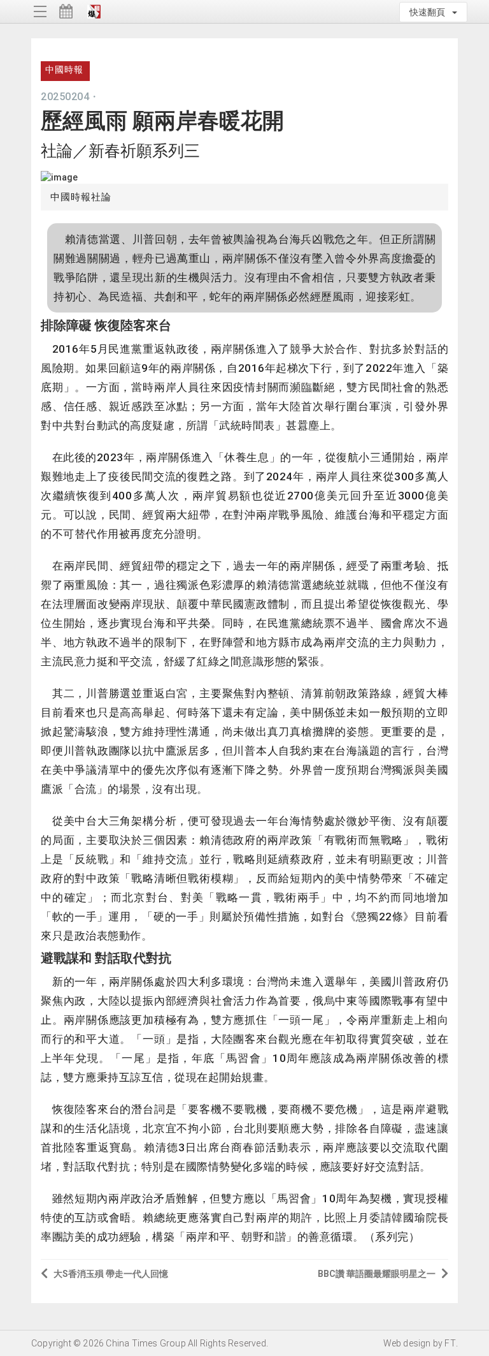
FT (449, 1343)
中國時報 (64, 69)
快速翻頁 (430, 12)
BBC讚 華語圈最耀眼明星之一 (377, 1274)
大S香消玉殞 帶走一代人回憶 (110, 1274)
